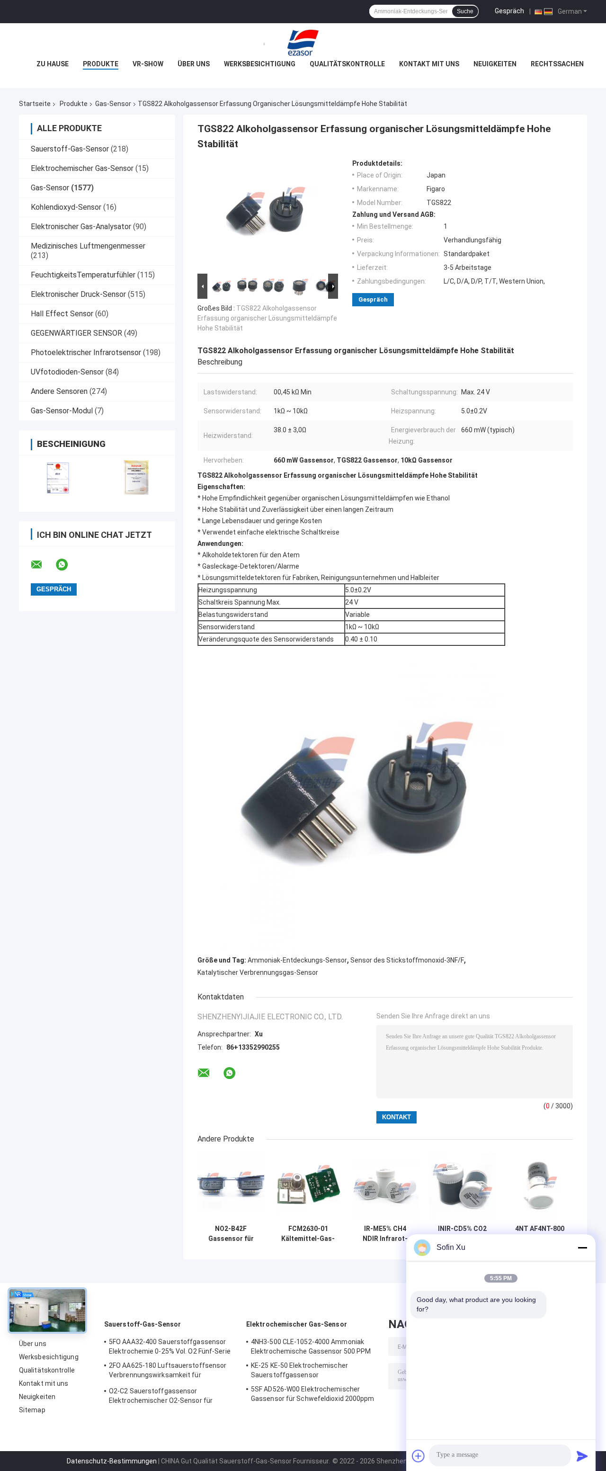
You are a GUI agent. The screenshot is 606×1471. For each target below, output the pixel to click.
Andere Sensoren (59, 391)
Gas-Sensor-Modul (62, 410)
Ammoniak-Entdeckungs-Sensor (297, 960)
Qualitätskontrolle (347, 64)
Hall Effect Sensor (62, 313)
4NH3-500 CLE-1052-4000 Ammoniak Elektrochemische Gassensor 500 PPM (311, 1346)
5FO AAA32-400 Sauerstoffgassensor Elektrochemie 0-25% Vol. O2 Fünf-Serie (170, 1346)
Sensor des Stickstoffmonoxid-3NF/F (407, 960)
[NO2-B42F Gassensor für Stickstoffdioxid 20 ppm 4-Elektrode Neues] (230, 1186)
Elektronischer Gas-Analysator (81, 226)
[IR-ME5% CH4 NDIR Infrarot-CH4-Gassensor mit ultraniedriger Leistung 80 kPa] (385, 1186)
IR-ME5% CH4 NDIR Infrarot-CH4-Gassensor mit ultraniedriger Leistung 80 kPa (385, 1234)
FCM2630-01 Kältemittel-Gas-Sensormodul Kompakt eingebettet (308, 1234)
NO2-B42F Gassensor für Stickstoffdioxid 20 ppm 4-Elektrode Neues (231, 1234)
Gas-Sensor (113, 103)
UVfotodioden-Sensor (67, 371)
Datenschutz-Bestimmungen (112, 1461)
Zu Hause (52, 64)
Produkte (100, 64)
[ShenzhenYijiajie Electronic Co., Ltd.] (303, 42)
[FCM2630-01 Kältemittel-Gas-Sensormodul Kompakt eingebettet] (308, 1186)
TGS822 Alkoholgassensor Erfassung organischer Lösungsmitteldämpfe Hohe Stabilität (267, 318)
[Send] (582, 1455)
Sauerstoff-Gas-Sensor (70, 148)
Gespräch (509, 11)
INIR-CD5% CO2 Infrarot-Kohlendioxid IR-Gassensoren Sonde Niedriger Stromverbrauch (463, 1234)
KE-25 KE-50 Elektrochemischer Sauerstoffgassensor (299, 1370)
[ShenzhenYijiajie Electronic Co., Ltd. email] (42, 565)
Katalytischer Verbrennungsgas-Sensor (257, 972)
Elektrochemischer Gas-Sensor (82, 168)
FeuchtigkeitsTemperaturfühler (83, 274)
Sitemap (32, 1410)
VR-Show (148, 64)
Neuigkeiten (495, 64)
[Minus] (582, 1247)
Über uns (194, 64)
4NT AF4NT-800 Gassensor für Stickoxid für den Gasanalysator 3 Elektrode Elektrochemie (539, 1234)
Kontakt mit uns (429, 64)
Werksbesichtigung (259, 64)
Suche (465, 11)
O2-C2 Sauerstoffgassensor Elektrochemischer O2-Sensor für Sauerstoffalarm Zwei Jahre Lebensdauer (161, 1397)
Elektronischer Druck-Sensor (78, 294)
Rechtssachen (557, 64)
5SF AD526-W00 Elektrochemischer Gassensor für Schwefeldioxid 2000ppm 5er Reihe (312, 1395)
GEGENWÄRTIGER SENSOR (76, 333)
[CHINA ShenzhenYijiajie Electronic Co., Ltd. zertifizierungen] (58, 477)
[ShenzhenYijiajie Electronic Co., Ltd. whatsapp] (68, 565)
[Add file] (418, 1455)
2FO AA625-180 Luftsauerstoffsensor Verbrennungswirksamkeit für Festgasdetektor (167, 1372)
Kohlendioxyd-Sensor (66, 207)
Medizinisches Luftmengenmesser (88, 245)
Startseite (35, 103)
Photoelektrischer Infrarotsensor (86, 352)
